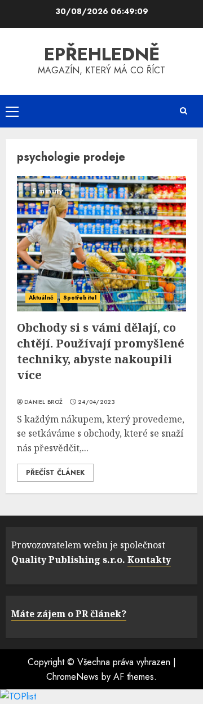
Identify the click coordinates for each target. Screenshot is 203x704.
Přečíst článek (55, 473)
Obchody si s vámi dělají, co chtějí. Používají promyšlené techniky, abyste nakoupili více (100, 351)
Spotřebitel (79, 297)
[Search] (183, 111)
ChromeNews (72, 676)
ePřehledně (102, 54)
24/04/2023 (96, 402)
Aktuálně (41, 297)
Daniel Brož (43, 402)
